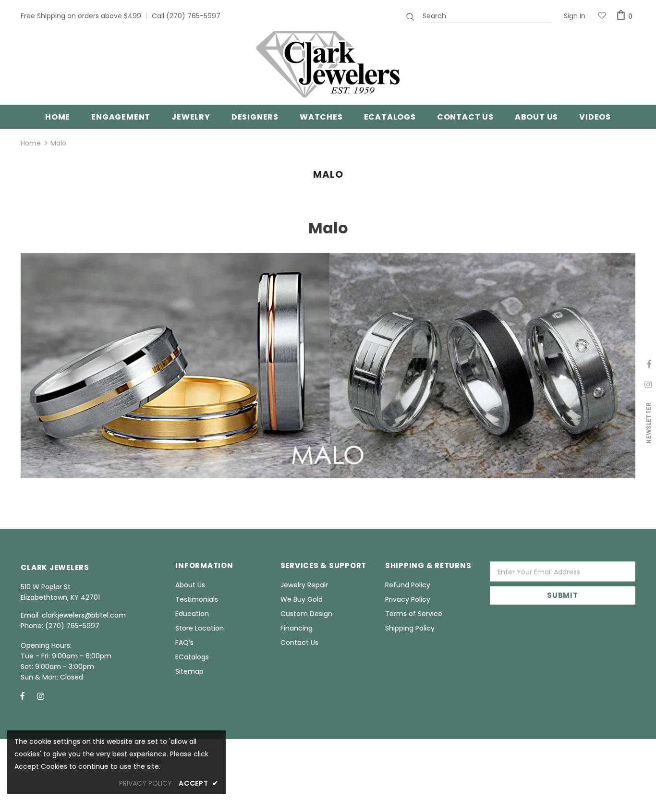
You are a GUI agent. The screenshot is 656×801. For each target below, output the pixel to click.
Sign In (574, 16)
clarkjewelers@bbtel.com (84, 615)
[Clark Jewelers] (328, 64)
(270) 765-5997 (193, 16)
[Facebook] (22, 695)
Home (31, 143)
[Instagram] (40, 695)
